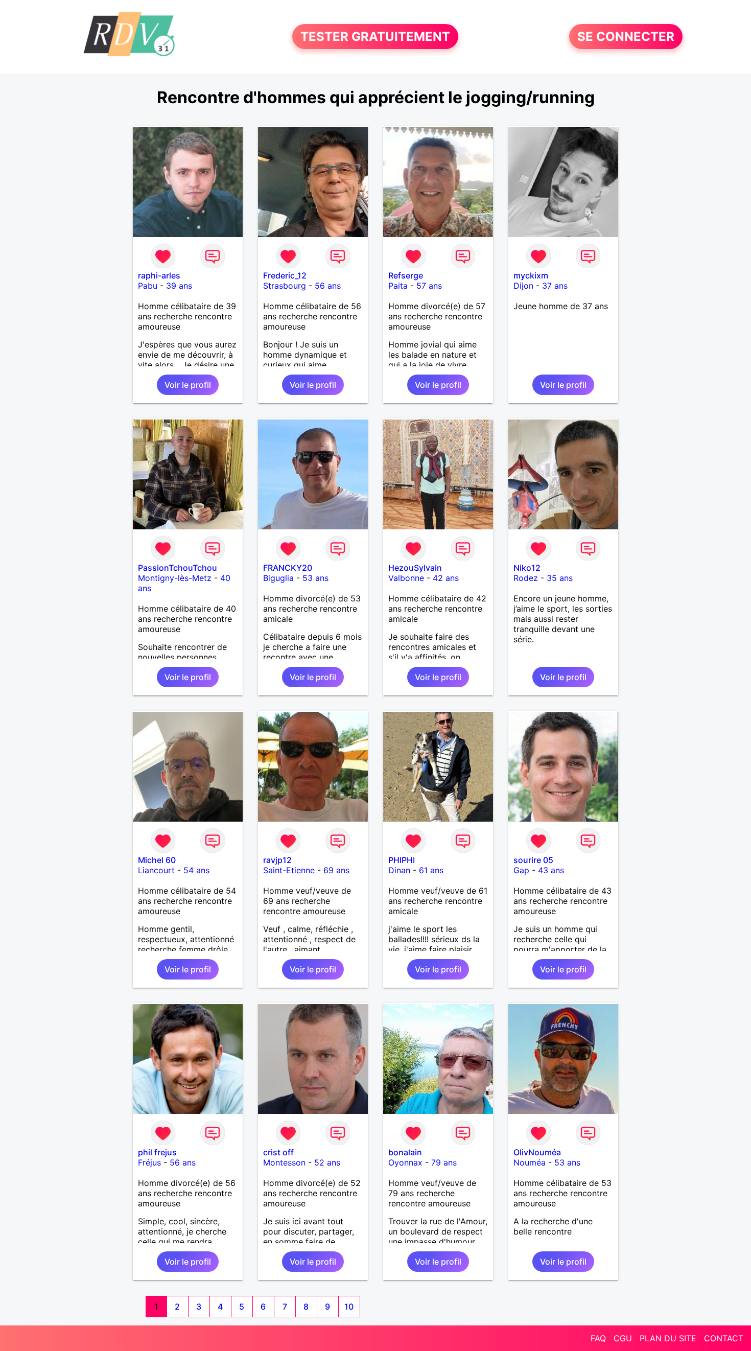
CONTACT (723, 1338)
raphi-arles (159, 275)
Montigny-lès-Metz (175, 578)
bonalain (405, 1152)
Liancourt (156, 870)
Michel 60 (157, 860)
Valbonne (406, 578)
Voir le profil (188, 385)
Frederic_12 (285, 275)
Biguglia (278, 578)
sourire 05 (533, 860)
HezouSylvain (415, 568)
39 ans (179, 286)
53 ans (315, 578)
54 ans (196, 870)
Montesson (284, 1162)
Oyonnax (405, 1162)
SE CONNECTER (625, 36)
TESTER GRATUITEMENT (375, 36)
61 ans (431, 870)
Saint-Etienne (289, 870)
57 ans (429, 286)
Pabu (147, 286)
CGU (623, 1338)
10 (349, 1306)
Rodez (525, 578)
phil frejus (157, 1152)
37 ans (555, 286)
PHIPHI (401, 860)
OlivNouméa (537, 1152)
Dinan (399, 870)
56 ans (328, 286)
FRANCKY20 (287, 568)
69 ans (336, 870)
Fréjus (149, 1162)
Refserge (405, 275)
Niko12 (527, 568)
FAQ (598, 1338)
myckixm (530, 275)
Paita (398, 286)
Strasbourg (284, 286)
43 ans (551, 870)
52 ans (327, 1162)
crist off (278, 1152)
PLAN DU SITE (668, 1338)
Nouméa (529, 1162)
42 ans (446, 578)
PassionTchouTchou (177, 568)
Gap (521, 870)
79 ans (444, 1162)
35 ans (560, 578)
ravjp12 (277, 860)
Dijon (523, 286)
